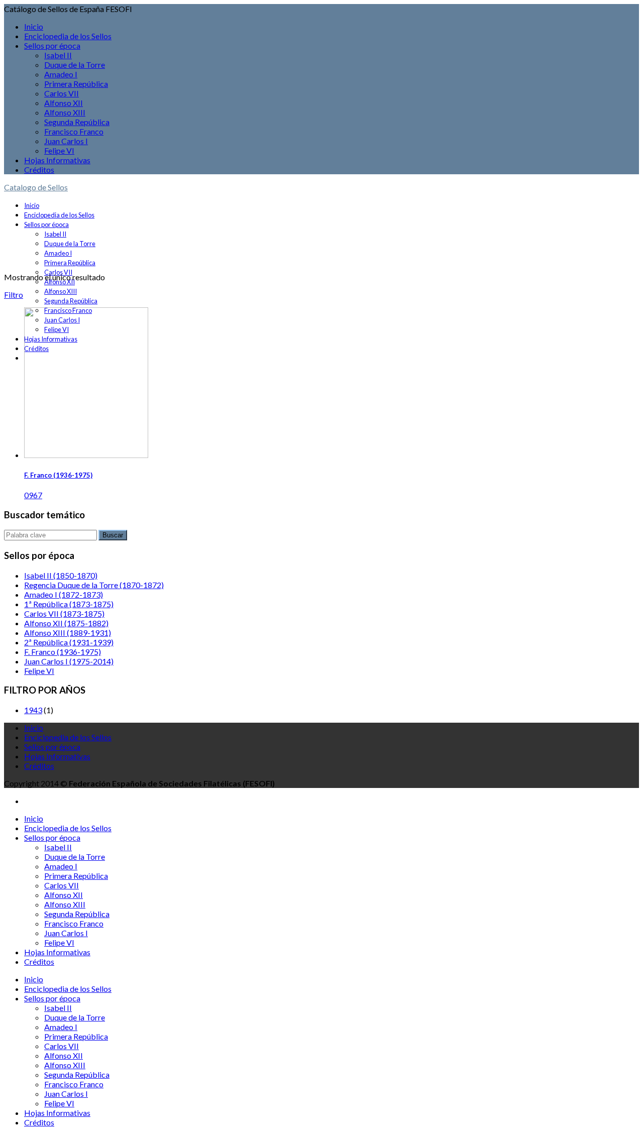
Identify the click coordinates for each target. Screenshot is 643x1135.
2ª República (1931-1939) (69, 642)
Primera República (76, 83)
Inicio (33, 26)
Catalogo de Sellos (36, 187)
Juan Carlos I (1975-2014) (69, 661)
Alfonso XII (63, 102)
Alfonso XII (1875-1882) (66, 623)
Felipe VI (59, 150)
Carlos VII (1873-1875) (64, 613)
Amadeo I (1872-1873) (63, 594)
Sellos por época (52, 45)
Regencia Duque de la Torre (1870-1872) (94, 585)
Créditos (39, 169)
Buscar (112, 535)
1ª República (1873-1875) (69, 604)
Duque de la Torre (74, 64)
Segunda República (77, 122)
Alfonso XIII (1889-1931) (67, 632)
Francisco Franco (73, 131)
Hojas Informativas (57, 160)
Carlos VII (61, 93)
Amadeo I (60, 74)
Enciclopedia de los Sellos (68, 36)
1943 (33, 710)
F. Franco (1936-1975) (58, 475)
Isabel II (58, 55)
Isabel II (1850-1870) (60, 575)
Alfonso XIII (64, 112)
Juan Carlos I (66, 141)
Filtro (13, 294)
